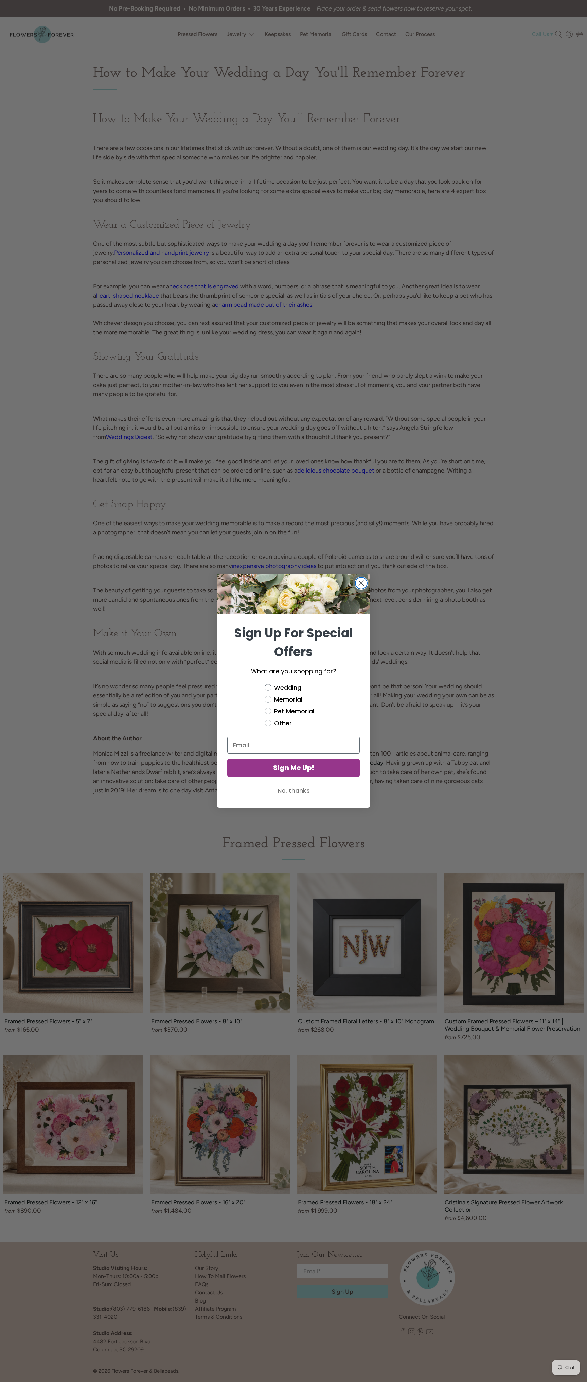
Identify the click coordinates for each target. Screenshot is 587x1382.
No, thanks (294, 790)
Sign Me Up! (293, 768)
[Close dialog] (361, 583)
